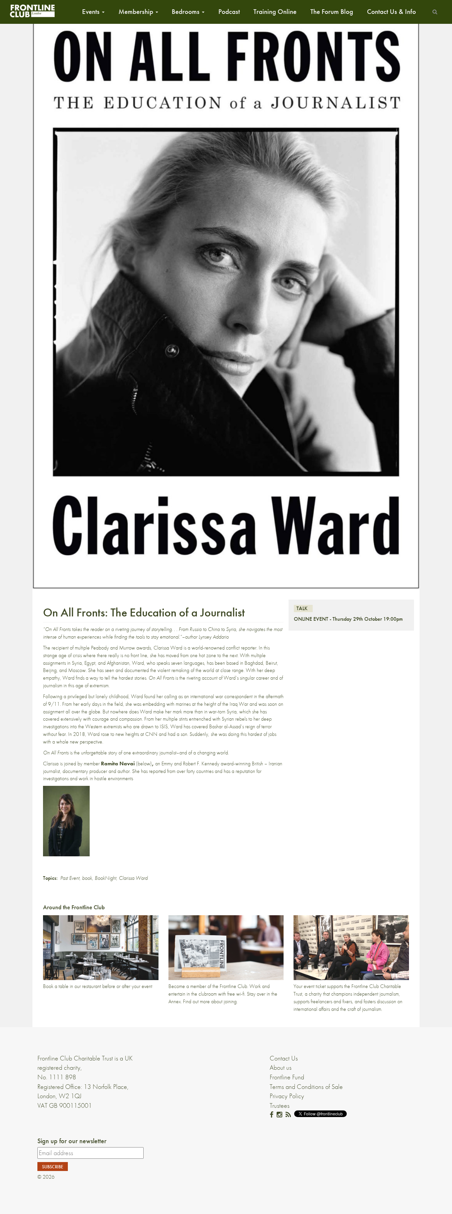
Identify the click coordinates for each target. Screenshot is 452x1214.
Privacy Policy (287, 1096)
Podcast (229, 11)
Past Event (69, 878)
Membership (136, 11)
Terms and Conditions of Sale (306, 1086)
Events (91, 11)
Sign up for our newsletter (72, 1141)
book (87, 878)
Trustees (280, 1105)
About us (281, 1067)
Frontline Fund (287, 1077)
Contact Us (284, 1058)
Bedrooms (186, 11)
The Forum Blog (331, 11)
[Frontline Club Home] (32, 11)
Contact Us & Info (391, 11)
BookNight (105, 878)
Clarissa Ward (133, 878)
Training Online (274, 11)
